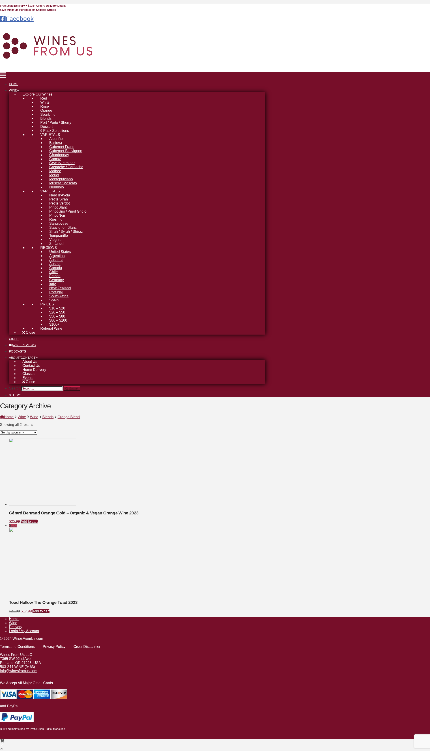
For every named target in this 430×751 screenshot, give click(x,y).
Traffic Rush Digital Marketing (47, 729)
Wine (13, 623)
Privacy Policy (54, 647)
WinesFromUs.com (28, 638)
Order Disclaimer (86, 647)
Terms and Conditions (17, 647)
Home (14, 619)
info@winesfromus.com (18, 671)
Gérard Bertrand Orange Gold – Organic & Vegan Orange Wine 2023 (73, 513)
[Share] (415, 5)
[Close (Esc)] (425, 5)
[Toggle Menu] (3, 76)
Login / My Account (24, 631)
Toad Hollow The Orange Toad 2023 (43, 602)
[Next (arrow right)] (422, 375)
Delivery (15, 627)
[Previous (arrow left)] (8, 375)
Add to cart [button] (29, 521)
